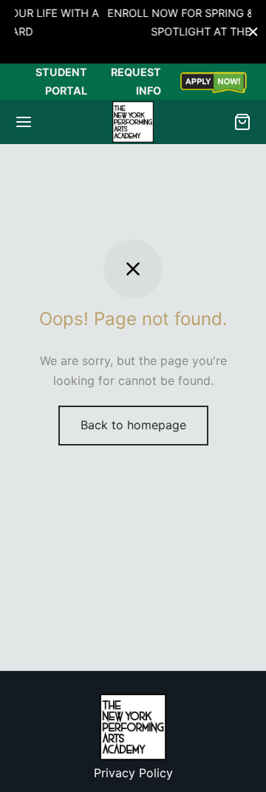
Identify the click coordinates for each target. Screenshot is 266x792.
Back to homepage (133, 424)
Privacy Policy (133, 772)
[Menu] (24, 122)
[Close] (253, 31)
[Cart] (242, 122)
